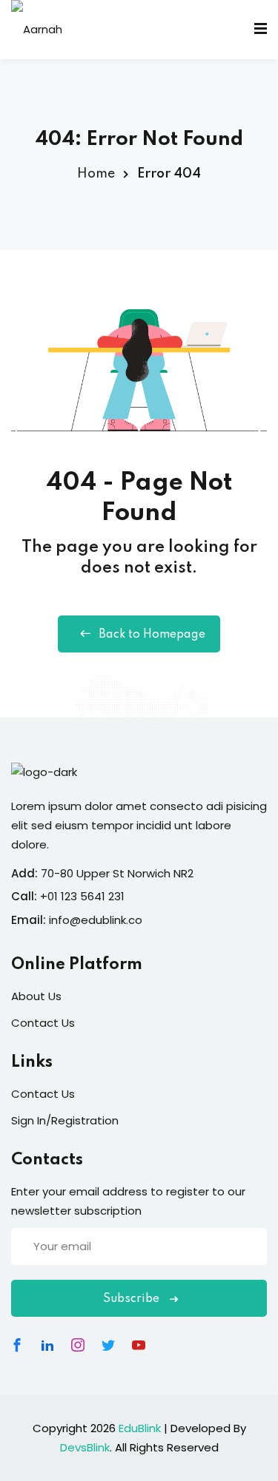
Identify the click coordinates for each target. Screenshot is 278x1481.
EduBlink (140, 1428)
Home (96, 174)
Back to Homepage (152, 635)
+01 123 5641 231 (82, 896)
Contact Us (43, 1022)
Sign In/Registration (65, 1120)
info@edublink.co (95, 920)
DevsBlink (85, 1447)
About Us (36, 996)
